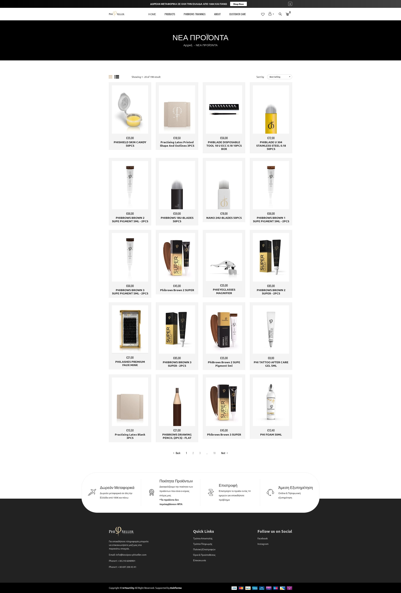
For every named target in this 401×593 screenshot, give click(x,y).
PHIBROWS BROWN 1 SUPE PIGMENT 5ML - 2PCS (271, 219)
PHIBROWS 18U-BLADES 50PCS (177, 219)
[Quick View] (138, 114)
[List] (117, 76)
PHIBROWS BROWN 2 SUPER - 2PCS (271, 291)
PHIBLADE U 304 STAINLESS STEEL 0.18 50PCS (271, 145)
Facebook (263, 538)
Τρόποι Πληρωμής (202, 543)
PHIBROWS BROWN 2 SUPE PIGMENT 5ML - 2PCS (130, 219)
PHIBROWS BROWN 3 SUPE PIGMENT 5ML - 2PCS (130, 291)
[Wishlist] (130, 114)
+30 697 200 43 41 (127, 566)
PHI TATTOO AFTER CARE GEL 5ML (271, 363)
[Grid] (110, 76)
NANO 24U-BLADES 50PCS (224, 217)
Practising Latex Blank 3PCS (130, 436)
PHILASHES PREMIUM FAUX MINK (130, 363)
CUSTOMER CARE (237, 14)
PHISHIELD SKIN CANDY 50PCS (130, 143)
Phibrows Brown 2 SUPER (177, 290)
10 (214, 453)
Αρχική (187, 45)
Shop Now (238, 4)
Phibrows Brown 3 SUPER (224, 434)
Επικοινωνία (199, 560)
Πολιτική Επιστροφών (204, 549)
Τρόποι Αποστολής (203, 538)
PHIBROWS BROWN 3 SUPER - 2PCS (177, 363)
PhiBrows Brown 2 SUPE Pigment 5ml (224, 363)
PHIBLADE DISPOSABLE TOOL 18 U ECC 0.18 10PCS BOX (224, 145)
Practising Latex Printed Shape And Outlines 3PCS (177, 143)
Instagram (263, 543)
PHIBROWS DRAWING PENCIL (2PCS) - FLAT (177, 436)
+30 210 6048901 (126, 560)
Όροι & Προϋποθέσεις (204, 554)
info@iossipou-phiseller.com (131, 554)
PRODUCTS (170, 14)
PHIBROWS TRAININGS (195, 14)
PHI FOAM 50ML (271, 434)
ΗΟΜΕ (152, 14)
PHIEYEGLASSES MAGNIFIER (224, 291)
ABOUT (217, 14)
